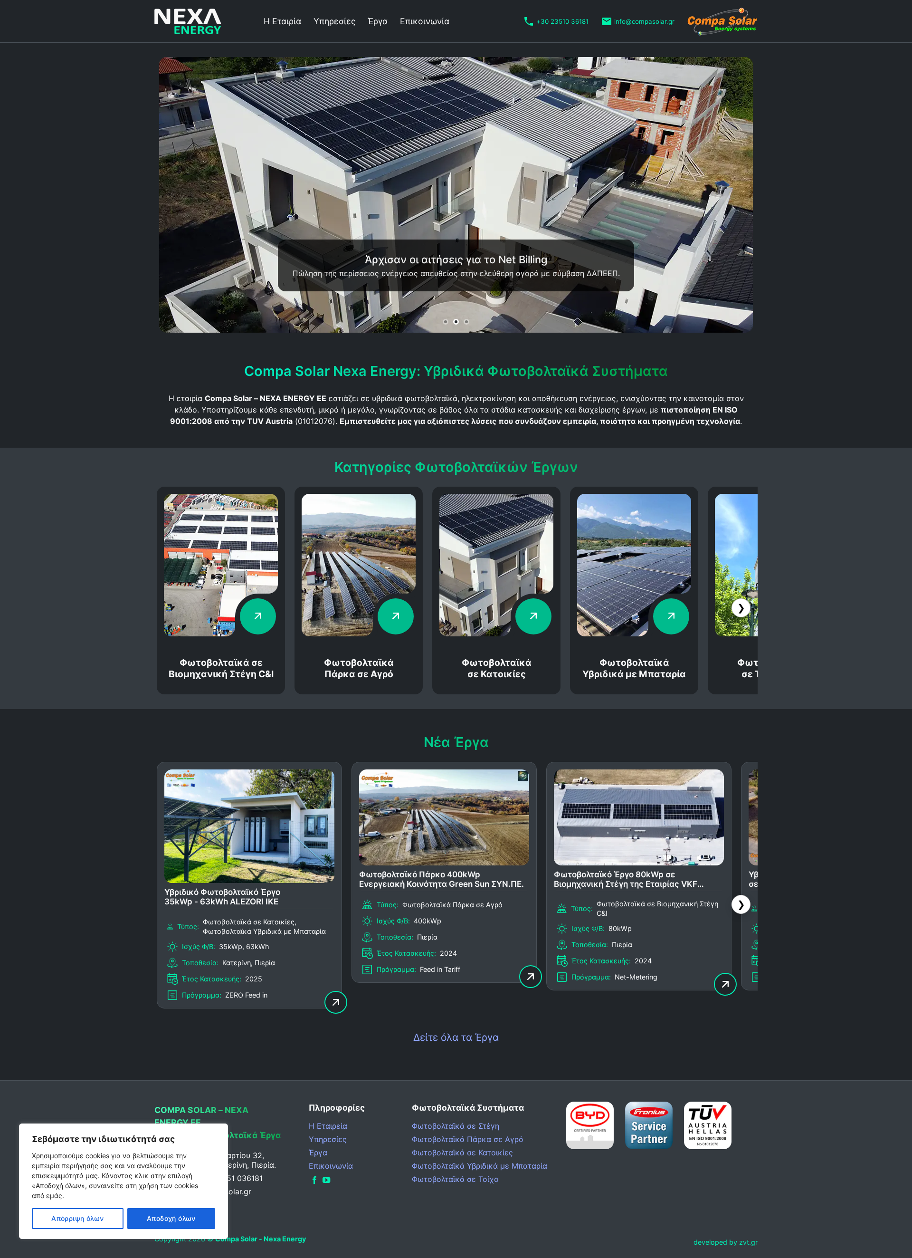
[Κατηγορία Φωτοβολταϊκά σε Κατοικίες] (496, 633)
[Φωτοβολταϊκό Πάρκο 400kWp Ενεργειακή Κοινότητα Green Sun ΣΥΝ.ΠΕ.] (444, 862)
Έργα (378, 21)
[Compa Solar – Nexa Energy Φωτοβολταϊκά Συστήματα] (201, 21)
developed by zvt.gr (726, 1242)
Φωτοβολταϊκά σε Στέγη (455, 1126)
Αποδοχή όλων (171, 1218)
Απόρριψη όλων (77, 1218)
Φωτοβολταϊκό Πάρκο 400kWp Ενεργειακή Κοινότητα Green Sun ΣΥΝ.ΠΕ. (441, 879)
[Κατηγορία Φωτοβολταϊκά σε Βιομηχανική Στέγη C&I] (221, 633)
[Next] (729, 194)
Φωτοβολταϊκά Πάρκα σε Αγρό (359, 668)
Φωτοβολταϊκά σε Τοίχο (455, 1179)
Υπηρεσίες (334, 21)
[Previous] (182, 194)
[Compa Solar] (722, 21)
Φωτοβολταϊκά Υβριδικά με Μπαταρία (634, 668)
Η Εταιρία (282, 21)
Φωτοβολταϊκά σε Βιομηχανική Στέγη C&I (221, 668)
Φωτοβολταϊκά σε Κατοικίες (497, 668)
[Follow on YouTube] (326, 1180)
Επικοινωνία (424, 21)
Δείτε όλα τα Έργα (456, 1037)
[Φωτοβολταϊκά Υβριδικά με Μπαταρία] (634, 633)
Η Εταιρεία (328, 1126)
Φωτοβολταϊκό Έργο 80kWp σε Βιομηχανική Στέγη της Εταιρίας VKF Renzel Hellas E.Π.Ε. (625, 880)
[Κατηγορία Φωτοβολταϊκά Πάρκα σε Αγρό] (359, 633)
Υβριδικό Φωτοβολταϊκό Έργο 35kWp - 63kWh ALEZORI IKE (222, 896)
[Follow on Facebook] (314, 1180)
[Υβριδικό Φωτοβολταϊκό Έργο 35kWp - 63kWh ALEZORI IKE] (249, 880)
